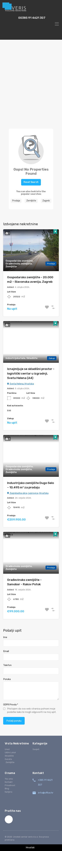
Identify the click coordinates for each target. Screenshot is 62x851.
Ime (5, 637)
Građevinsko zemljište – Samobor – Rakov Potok (24, 582)
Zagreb (46, 200)
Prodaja (16, 200)
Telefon (7, 665)
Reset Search (31, 182)
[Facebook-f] (9, 819)
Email (6, 651)
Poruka (7, 679)
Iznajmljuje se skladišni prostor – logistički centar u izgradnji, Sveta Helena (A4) (30, 373)
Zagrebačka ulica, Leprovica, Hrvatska (28, 493)
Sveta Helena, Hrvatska (21, 383)
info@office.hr (45, 792)
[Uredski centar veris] (31, 7)
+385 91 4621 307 (45, 782)
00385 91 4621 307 (31, 18)
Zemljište (31, 200)
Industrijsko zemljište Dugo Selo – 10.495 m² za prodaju (30, 485)
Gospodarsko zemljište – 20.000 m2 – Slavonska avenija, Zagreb (30, 279)
